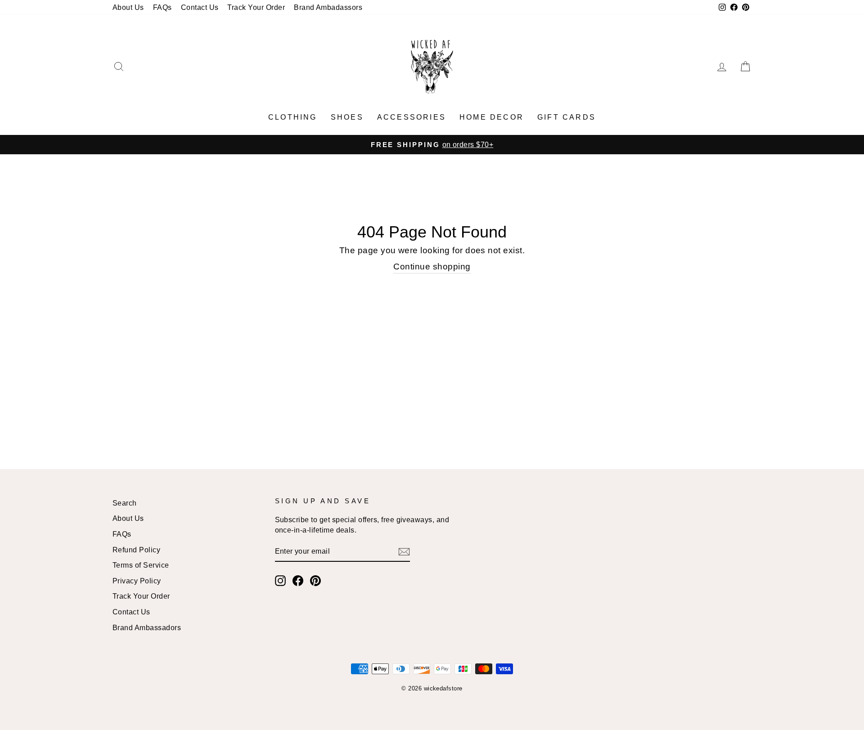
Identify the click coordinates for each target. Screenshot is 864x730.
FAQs (162, 7)
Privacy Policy (136, 581)
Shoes (347, 117)
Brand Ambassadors (146, 627)
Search (124, 503)
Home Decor (491, 117)
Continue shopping (431, 266)
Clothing (292, 117)
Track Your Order (256, 7)
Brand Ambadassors (328, 7)
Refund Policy (136, 550)
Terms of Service (140, 565)
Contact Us (200, 7)
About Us (128, 7)
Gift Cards (566, 117)
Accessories (411, 117)
